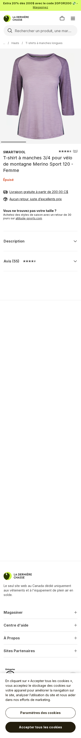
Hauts (15, 43)
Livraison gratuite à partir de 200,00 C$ (38, 192)
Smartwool (14, 152)
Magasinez (40, 7)
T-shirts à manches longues (44, 43)
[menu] (72, 18)
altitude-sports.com (29, 218)
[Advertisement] (40, 347)
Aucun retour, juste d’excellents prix (35, 199)
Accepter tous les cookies (40, 727)
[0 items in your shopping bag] (62, 18)
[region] (40, 705)
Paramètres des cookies (40, 713)
